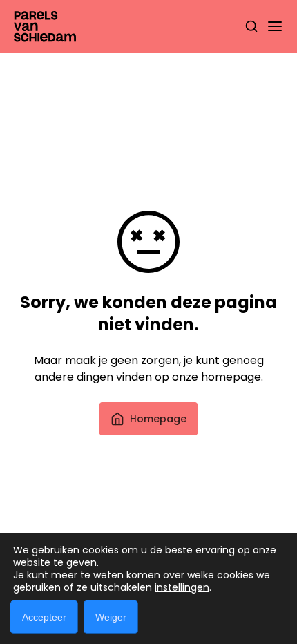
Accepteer (44, 617)
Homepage (158, 419)
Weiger (110, 617)
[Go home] (45, 26)
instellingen (182, 587)
